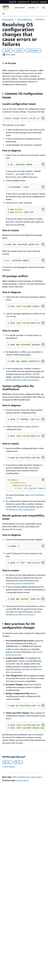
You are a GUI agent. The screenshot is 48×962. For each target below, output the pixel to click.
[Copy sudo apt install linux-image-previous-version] (43, 598)
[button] (9, 63)
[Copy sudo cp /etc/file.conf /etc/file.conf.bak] (43, 705)
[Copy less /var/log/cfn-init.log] (43, 322)
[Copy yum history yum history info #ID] (43, 209)
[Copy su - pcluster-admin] (43, 164)
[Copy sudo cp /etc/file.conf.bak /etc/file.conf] (43, 457)
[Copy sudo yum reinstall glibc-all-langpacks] (43, 244)
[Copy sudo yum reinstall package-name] (43, 344)
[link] (41, 19)
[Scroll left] (13, 7)
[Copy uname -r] (43, 546)
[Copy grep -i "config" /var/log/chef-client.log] (43, 419)
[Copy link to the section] (2, 93)
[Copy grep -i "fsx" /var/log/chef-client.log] (43, 562)
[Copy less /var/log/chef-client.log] (43, 306)
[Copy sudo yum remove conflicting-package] (43, 361)
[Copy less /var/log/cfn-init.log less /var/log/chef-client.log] (43, 725)
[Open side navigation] (3, 14)
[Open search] (43, 7)
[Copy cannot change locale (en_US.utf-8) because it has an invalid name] (43, 118)
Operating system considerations (20, 583)
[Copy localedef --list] (43, 186)
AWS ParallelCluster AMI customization (22, 380)
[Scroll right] (37, 7)
